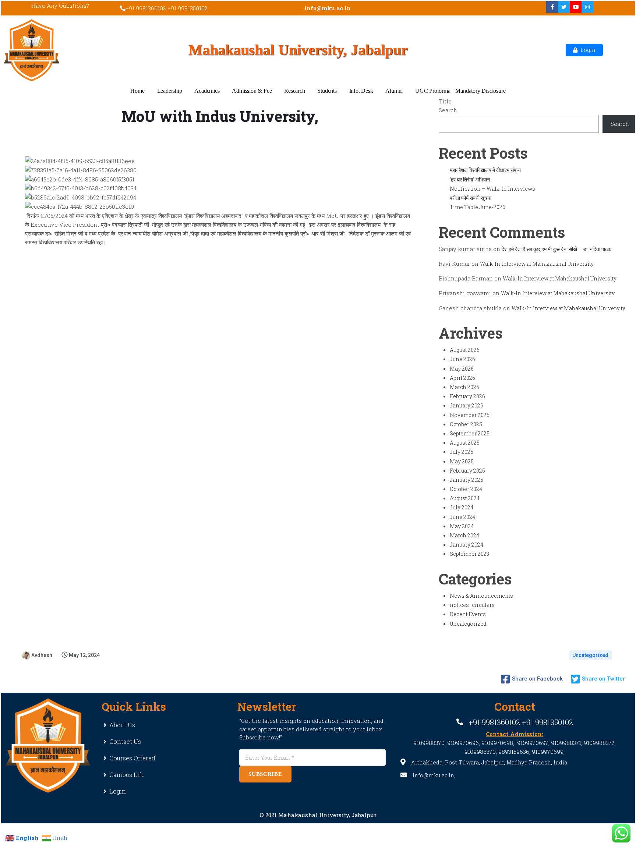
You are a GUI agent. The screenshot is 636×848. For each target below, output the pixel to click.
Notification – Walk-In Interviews (492, 188)
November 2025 (470, 414)
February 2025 (467, 470)
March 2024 (464, 535)
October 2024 (466, 488)
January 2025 (466, 479)
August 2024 (465, 498)
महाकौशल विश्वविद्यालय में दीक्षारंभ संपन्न (485, 169)
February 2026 (467, 396)
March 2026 (464, 387)
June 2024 (462, 516)
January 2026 (466, 405)
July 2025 (461, 451)
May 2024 (462, 526)
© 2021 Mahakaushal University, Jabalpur (318, 815)
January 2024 (466, 544)
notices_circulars (472, 604)
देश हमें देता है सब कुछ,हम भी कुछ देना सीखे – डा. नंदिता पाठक (556, 248)
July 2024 (461, 507)
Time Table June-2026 (477, 207)
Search (448, 110)
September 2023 (469, 553)
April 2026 (462, 377)
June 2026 (462, 359)
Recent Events (468, 614)
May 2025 (462, 461)
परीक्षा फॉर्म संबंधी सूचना (470, 197)
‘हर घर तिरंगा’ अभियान (470, 179)
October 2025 (466, 424)
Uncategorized (468, 623)
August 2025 (465, 442)
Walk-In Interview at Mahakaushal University (537, 263)
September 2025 (470, 433)
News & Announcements (481, 595)
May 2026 (462, 368)
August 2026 (465, 349)
